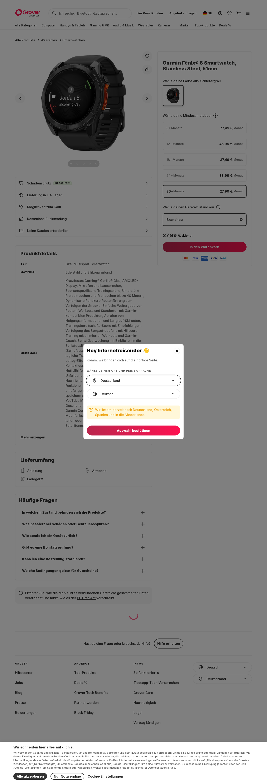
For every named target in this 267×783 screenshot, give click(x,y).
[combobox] (133, 381)
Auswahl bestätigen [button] (133, 430)
